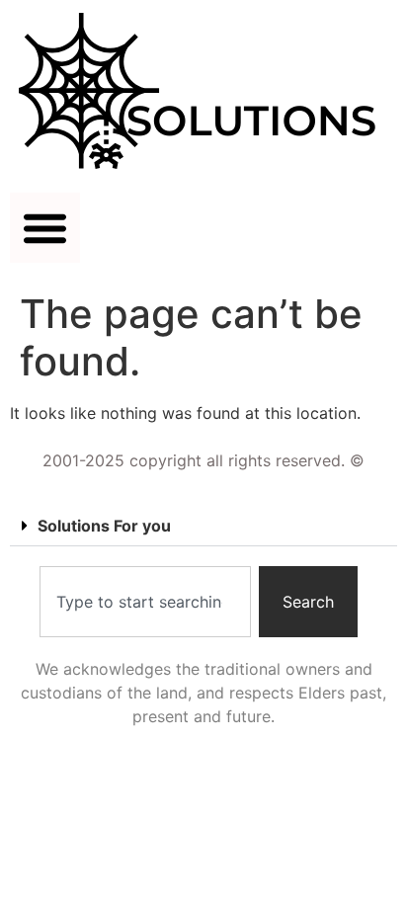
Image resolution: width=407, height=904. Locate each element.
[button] (45, 228)
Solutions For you (104, 525)
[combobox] (145, 601)
